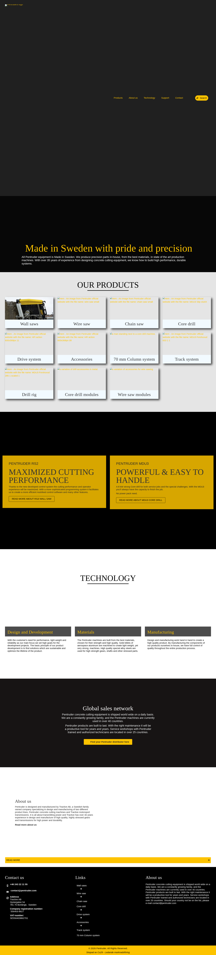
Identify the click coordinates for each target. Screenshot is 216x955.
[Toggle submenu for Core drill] (81, 909)
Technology (150, 98)
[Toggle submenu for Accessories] (81, 925)
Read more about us (26, 825)
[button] (201, 98)
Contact (179, 98)
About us (133, 98)
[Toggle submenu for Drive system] (81, 917)
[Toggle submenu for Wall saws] (81, 888)
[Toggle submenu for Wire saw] (81, 896)
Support (165, 98)
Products (118, 98)
